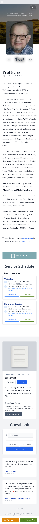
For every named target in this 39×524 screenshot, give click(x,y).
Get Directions (11, 295)
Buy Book (22, 382)
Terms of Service (25, 515)
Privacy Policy (14, 515)
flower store (26, 241)
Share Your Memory (13, 414)
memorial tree (27, 238)
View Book (10, 382)
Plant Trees (27, 295)
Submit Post (19, 449)
